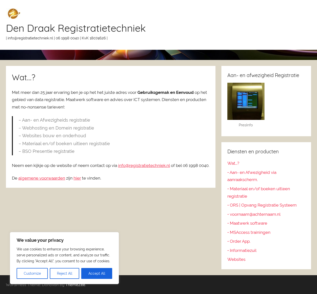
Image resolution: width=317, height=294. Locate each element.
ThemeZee (75, 284)
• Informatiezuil (242, 250)
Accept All (96, 273)
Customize (32, 273)
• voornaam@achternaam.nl (254, 214)
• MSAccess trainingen (248, 232)
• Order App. (238, 241)
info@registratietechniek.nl (144, 165)
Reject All (64, 273)
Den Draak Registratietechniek (76, 28)
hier (77, 178)
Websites (236, 259)
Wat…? (233, 163)
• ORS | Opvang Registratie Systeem (262, 205)
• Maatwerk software (247, 223)
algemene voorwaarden (41, 178)
